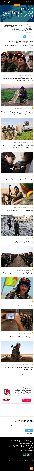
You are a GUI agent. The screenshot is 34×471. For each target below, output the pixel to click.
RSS (21, 450)
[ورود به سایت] (12, 2)
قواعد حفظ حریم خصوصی (26, 443)
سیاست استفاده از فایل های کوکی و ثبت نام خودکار (21, 447)
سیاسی (21, 426)
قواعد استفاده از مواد (22, 441)
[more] (2, 75)
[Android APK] (27, 456)
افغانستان (26, 426)
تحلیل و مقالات (14, 426)
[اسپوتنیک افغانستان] (29, 3)
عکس (23, 374)
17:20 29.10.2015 (28, 33)
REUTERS (17, 270)
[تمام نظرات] (31, 468)
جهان (32, 426)
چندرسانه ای (29, 374)
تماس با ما (13, 441)
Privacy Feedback (28, 450)
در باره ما (30, 441)
